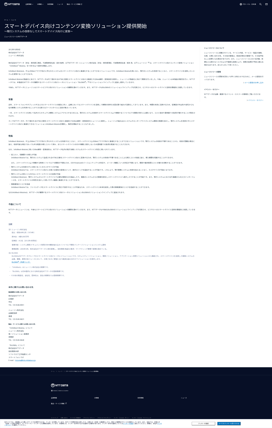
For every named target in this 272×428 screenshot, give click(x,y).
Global (60, 390)
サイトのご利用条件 (75, 418)
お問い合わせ (64, 418)
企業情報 (28, 4)
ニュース (60, 4)
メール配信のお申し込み (254, 82)
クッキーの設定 (203, 423)
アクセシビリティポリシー (104, 418)
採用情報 (50, 4)
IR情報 (39, 4)
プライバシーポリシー (89, 418)
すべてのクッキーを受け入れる (229, 423)
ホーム (6, 20)
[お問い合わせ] (266, 4)
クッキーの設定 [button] (128, 423)
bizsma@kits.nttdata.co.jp (25, 360)
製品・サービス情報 (73, 4)
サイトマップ (54, 418)
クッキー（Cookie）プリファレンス (141, 418)
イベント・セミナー (256, 100)
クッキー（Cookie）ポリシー (121, 418)
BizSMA (21, 262)
